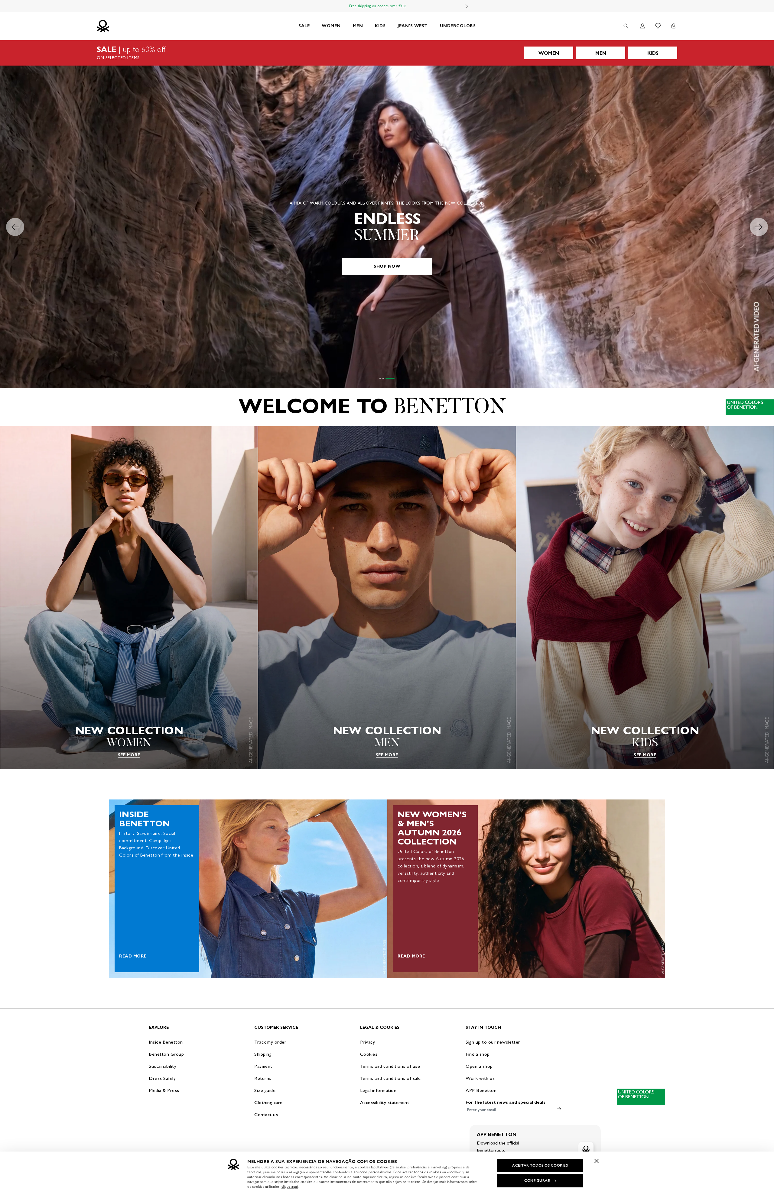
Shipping (263, 1054)
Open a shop (479, 1066)
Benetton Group (166, 1054)
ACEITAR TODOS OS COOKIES (540, 1165)
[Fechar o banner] (596, 1161)
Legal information (378, 1090)
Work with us (480, 1078)
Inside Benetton (166, 1042)
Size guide (264, 1090)
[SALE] (387, 53)
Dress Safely (162, 1078)
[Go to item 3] (394, 378)
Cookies (369, 1054)
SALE (304, 25)
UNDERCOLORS (458, 25)
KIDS (380, 25)
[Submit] (559, 1108)
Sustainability (162, 1066)
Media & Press (164, 1090)
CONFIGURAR (537, 1180)
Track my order (270, 1042)
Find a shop (478, 1054)
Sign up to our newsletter (493, 1042)
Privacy (367, 1042)
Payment (263, 1066)
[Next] (467, 6)
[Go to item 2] (391, 378)
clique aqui (289, 1186)
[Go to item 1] (384, 378)
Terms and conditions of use (390, 1066)
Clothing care (268, 1102)
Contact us (266, 1114)
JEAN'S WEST (413, 25)
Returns (263, 1078)
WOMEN (331, 25)
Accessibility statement (384, 1102)
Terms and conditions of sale (390, 1078)
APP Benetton (481, 1090)
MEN (358, 25)
